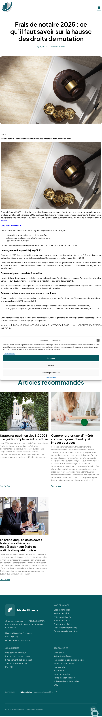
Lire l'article (5, 486)
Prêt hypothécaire (62, 617)
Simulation (59, 652)
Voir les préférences (51, 372)
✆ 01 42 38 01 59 (12, 636)
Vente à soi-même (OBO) (17, 663)
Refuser (51, 365)
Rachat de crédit (61, 613)
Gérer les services (9, 354)
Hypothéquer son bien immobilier (69, 659)
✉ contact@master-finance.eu (18, 633)
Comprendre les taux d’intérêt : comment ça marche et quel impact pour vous (73, 439)
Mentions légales (51, 377)
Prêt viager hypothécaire (65, 627)
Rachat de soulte (62, 620)
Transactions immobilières (66, 631)
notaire (4, 220)
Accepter (51, 358)
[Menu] (99, 7)
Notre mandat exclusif (64, 677)
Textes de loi (59, 667)
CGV (56, 684)
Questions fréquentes (64, 663)
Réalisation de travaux (15, 652)
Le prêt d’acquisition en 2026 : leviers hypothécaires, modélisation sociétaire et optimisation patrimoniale (21, 545)
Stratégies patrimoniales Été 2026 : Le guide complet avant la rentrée (24, 437)
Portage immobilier (63, 624)
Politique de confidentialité (66, 681)
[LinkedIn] (93, 709)
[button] (98, 340)
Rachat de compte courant (18, 656)
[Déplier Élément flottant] (95, 713)
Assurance (59, 670)
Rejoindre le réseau (63, 656)
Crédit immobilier (62, 609)
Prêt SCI (9, 667)
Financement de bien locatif (18, 659)
